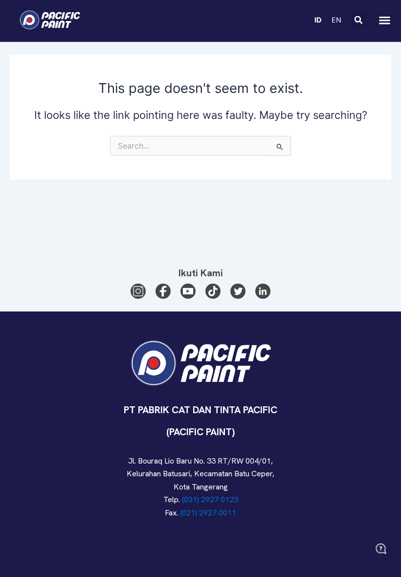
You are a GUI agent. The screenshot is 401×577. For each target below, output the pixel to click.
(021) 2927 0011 (208, 513)
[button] (358, 20)
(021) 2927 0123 (210, 499)
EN (336, 20)
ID (318, 20)
